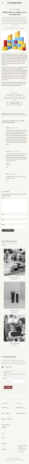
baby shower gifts (9, 113)
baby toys (15, 113)
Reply (7, 144)
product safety (18, 114)
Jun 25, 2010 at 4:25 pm (12, 174)
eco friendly (20, 113)
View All (4, 244)
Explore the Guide (16, 104)
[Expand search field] (26, 2)
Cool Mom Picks (14, 2)
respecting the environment (14, 75)
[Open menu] (2, 3)
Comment (4, 198)
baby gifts (4, 113)
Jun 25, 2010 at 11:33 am (14, 127)
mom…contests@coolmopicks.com (14, 133)
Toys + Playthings (14, 9)
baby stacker (10, 69)
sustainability (23, 114)
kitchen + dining (11, 114)
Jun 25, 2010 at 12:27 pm (15, 151)
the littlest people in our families (14, 61)
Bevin (7, 174)
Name (3, 214)
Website (3, 224)
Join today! (8, 387)
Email (3, 219)
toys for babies (13, 67)
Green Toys (16, 54)
